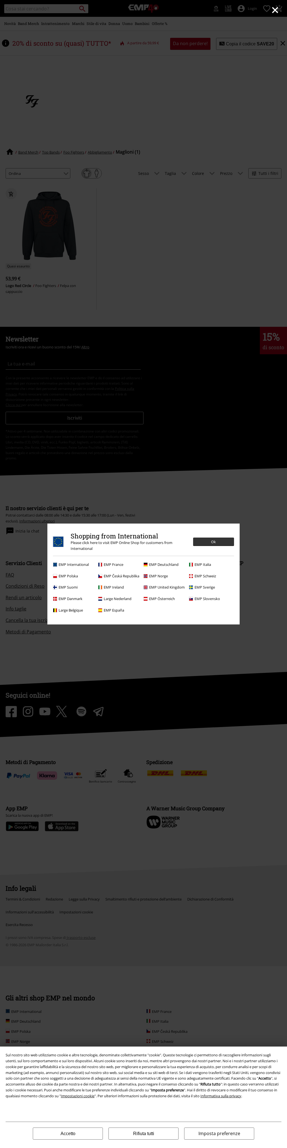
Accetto (68, 1133)
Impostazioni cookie (77, 1095)
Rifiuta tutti (143, 1133)
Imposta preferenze (219, 1133)
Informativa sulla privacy (220, 1095)
